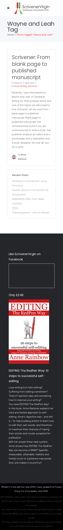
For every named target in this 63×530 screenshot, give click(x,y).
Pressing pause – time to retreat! (30, 212)
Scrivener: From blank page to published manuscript (31, 67)
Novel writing (20, 86)
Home (10, 34)
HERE (45, 491)
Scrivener (32, 86)
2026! (15, 208)
